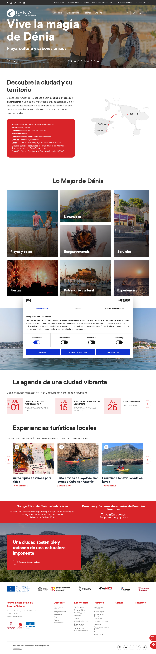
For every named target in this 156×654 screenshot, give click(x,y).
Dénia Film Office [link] (125, 3)
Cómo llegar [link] (99, 612)
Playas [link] (56, 617)
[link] (153, 645)
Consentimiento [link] (41, 309)
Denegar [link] (43, 352)
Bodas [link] (76, 618)
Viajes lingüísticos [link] (81, 621)
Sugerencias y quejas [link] (113, 517)
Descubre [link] (57, 13)
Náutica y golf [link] (79, 613)
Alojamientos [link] (99, 619)
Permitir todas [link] (113, 352)
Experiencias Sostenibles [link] (79, 625)
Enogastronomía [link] (60, 612)
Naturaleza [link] (58, 614)
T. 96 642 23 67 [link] (12, 614)
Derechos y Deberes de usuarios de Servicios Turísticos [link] (113, 508)
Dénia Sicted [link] (59, 3)
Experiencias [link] (72, 13)
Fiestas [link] (56, 620)
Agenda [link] (99, 13)
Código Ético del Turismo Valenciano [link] (42, 506)
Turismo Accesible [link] (101, 621)
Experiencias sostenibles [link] (29, 562)
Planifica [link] (87, 13)
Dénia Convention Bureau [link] (78, 3)
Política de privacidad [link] (42, 645)
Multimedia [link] (98, 634)
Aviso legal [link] (16, 645)
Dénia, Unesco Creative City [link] (103, 3)
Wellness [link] (77, 616)
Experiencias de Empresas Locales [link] (81, 629)
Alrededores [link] (59, 623)
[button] (10, 61)
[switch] (64, 342)
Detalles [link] (78, 309)
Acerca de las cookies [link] (114, 309)
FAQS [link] (96, 631)
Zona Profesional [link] (142, 3)
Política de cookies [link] (27, 645)
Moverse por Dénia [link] (99, 615)
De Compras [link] (79, 607)
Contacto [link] (140, 603)
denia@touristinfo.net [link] (15, 616)
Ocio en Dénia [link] (79, 610)
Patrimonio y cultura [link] (58, 608)
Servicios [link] (98, 624)
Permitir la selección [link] (78, 352)
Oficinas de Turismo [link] (98, 608)
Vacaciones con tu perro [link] (101, 628)
